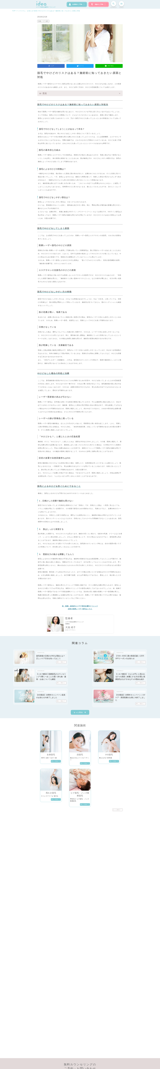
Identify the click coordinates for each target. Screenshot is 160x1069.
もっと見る (78, 712)
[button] (80, 93)
